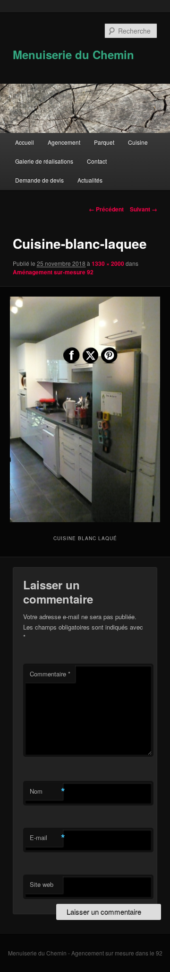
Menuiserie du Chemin (73, 54)
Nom (46, 791)
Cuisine (138, 142)
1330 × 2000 (108, 263)
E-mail (46, 837)
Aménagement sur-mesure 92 (53, 272)
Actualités (89, 180)
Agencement (64, 142)
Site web (41, 884)
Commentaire (50, 673)
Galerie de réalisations (44, 161)
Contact (97, 161)
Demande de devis (39, 180)
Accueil (24, 142)
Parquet (104, 142)
